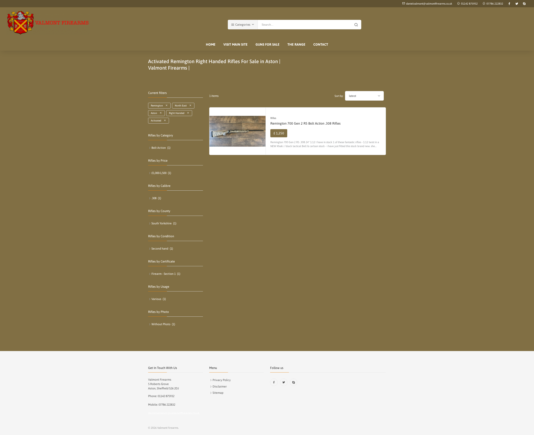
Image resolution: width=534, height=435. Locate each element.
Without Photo (160, 324)
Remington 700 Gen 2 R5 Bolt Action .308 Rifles (305, 123)
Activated (157, 120)
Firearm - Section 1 (163, 273)
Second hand (159, 248)
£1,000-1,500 (158, 173)
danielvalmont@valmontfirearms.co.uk (429, 3)
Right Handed (178, 113)
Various (156, 299)
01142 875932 (469, 3)
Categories (242, 24)
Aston (155, 113)
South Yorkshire (161, 223)
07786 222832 (494, 3)
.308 (153, 198)
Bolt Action (158, 147)
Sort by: (339, 96)
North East (182, 105)
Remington (158, 105)
